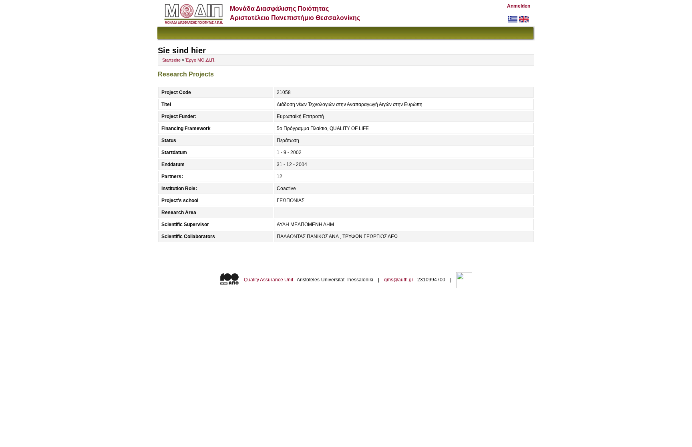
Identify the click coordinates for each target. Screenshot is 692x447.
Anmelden (518, 6)
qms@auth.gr (398, 280)
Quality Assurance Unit (268, 280)
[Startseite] (193, 22)
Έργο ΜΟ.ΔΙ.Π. (200, 60)
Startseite (171, 60)
